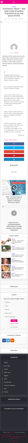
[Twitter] (8, 340)
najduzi (6, 140)
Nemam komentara (10, 317)
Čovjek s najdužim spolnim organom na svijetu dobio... (18, 248)
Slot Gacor (8, 435)
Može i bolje (8, 313)
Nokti (11, 140)
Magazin (14, 6)
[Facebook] (4, 340)
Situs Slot (3, 435)
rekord (15, 140)
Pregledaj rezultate (14, 323)
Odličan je (7, 302)
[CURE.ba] (13, 1)
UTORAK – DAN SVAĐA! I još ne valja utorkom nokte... (18, 242)
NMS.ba (12, 432)
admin (16, 19)
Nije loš (7, 309)
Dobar (6, 306)
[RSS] (12, 340)
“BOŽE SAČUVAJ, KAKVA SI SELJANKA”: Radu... (18, 255)
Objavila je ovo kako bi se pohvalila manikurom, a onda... (18, 269)
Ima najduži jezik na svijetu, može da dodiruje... (18, 261)
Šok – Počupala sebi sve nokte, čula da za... (17, 275)
